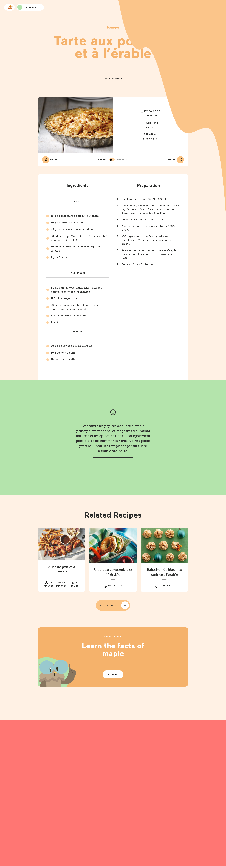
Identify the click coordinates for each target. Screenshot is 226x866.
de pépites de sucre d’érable (71, 345)
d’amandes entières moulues (72, 229)
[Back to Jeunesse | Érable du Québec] (9, 7)
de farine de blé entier (68, 222)
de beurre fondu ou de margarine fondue (76, 248)
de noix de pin (63, 352)
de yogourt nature (67, 298)
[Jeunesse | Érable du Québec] (19, 7)
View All (113, 674)
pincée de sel (60, 257)
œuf (54, 322)
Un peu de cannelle (63, 359)
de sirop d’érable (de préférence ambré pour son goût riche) (79, 238)
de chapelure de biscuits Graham (75, 215)
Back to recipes (113, 78)
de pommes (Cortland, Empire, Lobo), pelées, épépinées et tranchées (76, 289)
